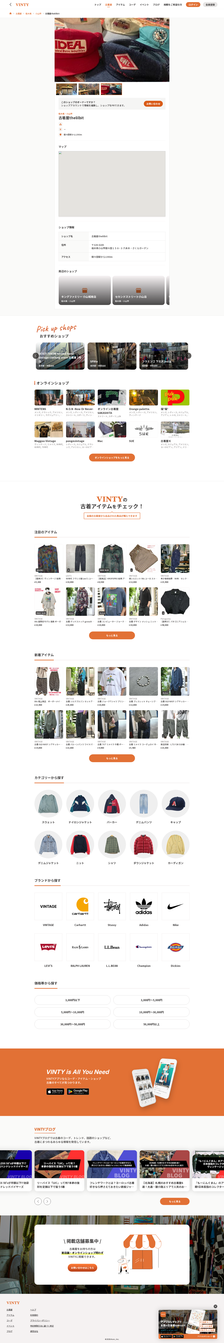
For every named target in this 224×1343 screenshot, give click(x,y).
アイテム (120, 4)
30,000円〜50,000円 (72, 1024)
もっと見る (112, 635)
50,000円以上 (151, 1024)
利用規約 (34, 1315)
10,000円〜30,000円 (151, 1012)
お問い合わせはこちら (82, 1267)
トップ (97, 4)
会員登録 (210, 4)
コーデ (132, 4)
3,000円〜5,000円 (151, 1000)
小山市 (38, 13)
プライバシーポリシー (40, 1320)
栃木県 (28, 13)
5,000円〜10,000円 (72, 1012)
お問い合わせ (153, 103)
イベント (144, 4)
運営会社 (34, 1331)
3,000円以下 (72, 1000)
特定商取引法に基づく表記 (42, 1325)
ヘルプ (33, 1309)
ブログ (156, 4)
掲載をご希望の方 (173, 4)
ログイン (193, 4)
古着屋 (108, 4)
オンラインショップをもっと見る (112, 457)
